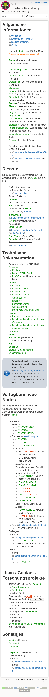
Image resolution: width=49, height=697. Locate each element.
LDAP (12, 221)
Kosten (22, 51)
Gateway (13, 313)
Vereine (12, 640)
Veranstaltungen (17, 75)
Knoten (12, 282)
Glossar (12, 140)
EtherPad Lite (15, 227)
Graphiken (14, 646)
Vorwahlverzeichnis (21, 587)
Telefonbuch (18, 590)
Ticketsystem (15, 215)
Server (12, 334)
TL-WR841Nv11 (26, 562)
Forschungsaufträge (18, 128)
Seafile (29, 596)
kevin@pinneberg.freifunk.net (29, 537)
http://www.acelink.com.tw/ (27, 158)
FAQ (11, 94)
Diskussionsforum (20, 42)
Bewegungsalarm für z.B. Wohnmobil (27, 624)
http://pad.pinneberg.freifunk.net (26, 230)
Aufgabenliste (15, 115)
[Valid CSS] (41, 687)
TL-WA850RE (25, 488)
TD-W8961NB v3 (27, 510)
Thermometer (30, 611)
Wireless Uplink (19, 307)
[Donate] (7, 687)
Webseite (16, 36)
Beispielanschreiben (19, 134)
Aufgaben (13, 112)
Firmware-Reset (20, 291)
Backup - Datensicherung (21, 350)
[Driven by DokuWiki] (24, 690)
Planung (13, 106)
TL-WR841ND (25, 442)
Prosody (13, 239)
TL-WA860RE (25, 491)
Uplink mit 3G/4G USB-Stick (25, 310)
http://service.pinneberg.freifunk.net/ (28, 218)
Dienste (34, 178)
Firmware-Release (21, 288)
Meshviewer (15, 337)
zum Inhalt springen (39, 2)
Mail (11, 205)
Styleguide (14, 88)
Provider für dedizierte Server (26, 316)
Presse (12, 103)
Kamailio (37, 584)
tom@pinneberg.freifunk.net (32, 525)
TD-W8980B (25, 516)
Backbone (14, 125)
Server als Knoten (20, 304)
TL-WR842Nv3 (26, 476)
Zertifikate (13, 347)
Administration (19, 298)
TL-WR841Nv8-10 (27, 540)
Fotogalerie (14, 643)
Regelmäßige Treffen (19, 69)
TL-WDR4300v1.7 (27, 482)
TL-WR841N (24, 430)
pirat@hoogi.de (31, 436)
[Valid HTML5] (30, 687)
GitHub (14, 45)
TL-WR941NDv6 (27, 498)
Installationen (15, 118)
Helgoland (14, 652)
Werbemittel (14, 82)
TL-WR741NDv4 (30, 452)
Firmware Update (20, 294)
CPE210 (23, 494)
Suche (22, 16)
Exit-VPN (16, 276)
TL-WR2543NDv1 (27, 433)
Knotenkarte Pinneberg (22, 39)
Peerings (31, 273)
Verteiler (28, 211)
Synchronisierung (17, 353)
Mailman (29, 208)
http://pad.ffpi (18, 233)
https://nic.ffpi (21, 193)
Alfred (15, 331)
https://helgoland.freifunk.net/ (28, 662)
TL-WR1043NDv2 (27, 485)
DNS (11, 340)
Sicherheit (14, 97)
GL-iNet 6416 (25, 501)
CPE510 (33, 494)
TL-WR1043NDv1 (27, 445)
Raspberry (17, 301)
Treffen (13, 415)
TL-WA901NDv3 (26, 427)
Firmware (16, 285)
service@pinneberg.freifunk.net (29, 370)
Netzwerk (13, 267)
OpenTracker (15, 236)
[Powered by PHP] (18, 687)
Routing (16, 270)
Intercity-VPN (18, 273)
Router (12, 60)
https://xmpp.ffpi (18, 245)
